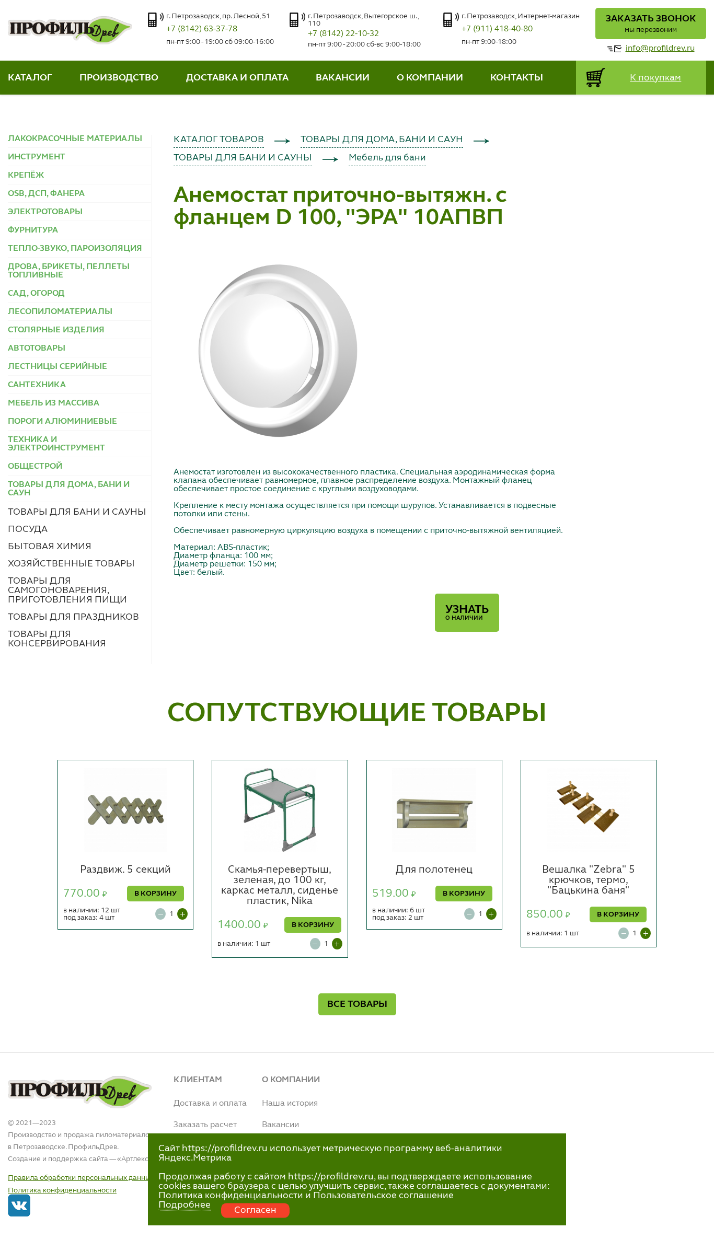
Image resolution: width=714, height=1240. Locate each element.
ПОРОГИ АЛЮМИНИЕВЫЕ (62, 422)
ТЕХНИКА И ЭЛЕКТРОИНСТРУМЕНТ (56, 444)
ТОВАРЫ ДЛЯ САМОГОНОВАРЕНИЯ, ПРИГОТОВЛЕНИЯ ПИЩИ (67, 590)
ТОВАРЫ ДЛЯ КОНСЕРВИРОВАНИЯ (57, 639)
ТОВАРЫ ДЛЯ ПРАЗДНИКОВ (73, 617)
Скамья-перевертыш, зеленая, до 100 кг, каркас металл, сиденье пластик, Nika (279, 886)
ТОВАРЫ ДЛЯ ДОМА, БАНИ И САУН (382, 139)
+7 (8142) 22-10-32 (343, 34)
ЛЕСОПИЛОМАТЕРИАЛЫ (60, 312)
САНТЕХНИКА (37, 385)
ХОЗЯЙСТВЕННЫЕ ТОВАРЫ (71, 564)
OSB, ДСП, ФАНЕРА (46, 194)
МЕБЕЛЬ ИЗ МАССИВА (53, 403)
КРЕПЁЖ (26, 175)
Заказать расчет (205, 1125)
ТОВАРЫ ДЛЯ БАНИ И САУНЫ (77, 512)
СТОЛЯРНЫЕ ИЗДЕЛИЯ (56, 330)
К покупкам (655, 78)
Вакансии (280, 1125)
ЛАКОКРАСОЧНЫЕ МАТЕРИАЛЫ (75, 139)
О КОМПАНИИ (430, 78)
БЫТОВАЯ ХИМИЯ (49, 546)
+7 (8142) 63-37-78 (201, 29)
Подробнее (184, 1205)
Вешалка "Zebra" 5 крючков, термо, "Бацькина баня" (588, 880)
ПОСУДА (28, 529)
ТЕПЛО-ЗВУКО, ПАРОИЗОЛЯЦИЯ (75, 249)
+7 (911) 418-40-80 (497, 29)
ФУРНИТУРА (33, 230)
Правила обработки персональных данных (81, 1177)
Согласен (255, 1210)
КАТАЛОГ (30, 78)
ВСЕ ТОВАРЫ (357, 1004)
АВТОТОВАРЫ (36, 348)
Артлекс (134, 1159)
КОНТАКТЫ (516, 78)
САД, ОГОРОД (36, 293)
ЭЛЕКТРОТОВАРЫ (45, 212)
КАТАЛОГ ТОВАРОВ (219, 139)
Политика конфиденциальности (62, 1190)
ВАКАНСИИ (343, 78)
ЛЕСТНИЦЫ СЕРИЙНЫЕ (57, 367)
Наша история (290, 1103)
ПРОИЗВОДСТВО (118, 78)
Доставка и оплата (210, 1103)
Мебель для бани (387, 158)
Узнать (467, 612)
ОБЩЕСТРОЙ (35, 466)
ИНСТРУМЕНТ (36, 157)
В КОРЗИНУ (155, 893)
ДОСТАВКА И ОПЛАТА (237, 78)
